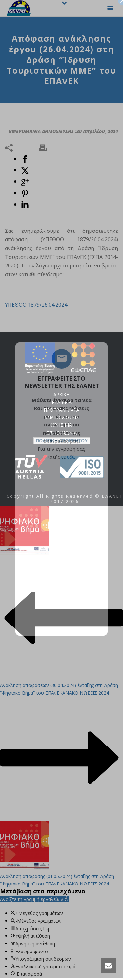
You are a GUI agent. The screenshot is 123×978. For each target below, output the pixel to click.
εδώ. (72, 457)
